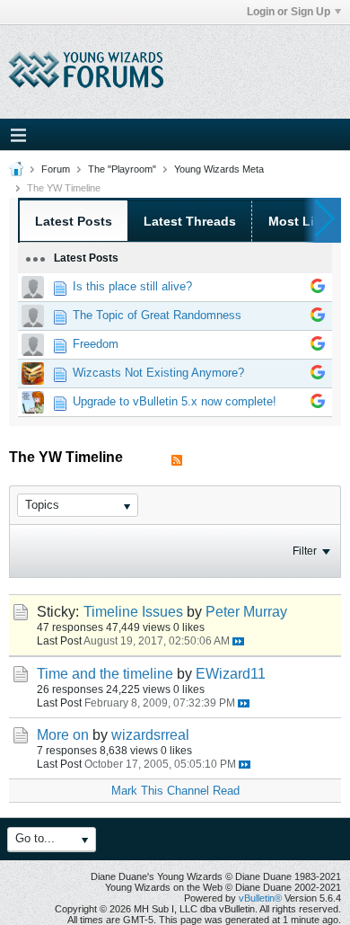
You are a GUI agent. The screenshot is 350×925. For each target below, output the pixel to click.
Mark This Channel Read (175, 790)
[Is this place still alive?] (318, 289)
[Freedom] (318, 346)
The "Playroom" (122, 169)
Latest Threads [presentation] (190, 221)
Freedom (95, 344)
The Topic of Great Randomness (157, 315)
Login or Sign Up (288, 11)
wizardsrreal (150, 735)
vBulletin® (260, 898)
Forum (55, 169)
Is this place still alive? (132, 286)
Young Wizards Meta (219, 169)
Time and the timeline (105, 673)
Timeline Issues (133, 611)
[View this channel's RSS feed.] (176, 460)
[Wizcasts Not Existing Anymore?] (318, 375)
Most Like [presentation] (298, 221)
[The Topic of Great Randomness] (318, 318)
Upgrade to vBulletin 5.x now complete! (174, 401)
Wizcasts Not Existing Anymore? (158, 372)
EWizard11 (231, 673)
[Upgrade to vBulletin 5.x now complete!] (318, 404)
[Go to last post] (238, 641)
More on (63, 735)
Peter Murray (246, 611)
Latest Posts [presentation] (73, 221)
